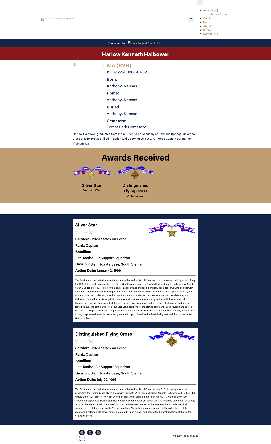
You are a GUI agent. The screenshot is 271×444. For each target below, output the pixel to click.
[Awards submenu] (215, 10)
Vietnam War (91, 190)
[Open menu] (191, 19)
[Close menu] (200, 2)
